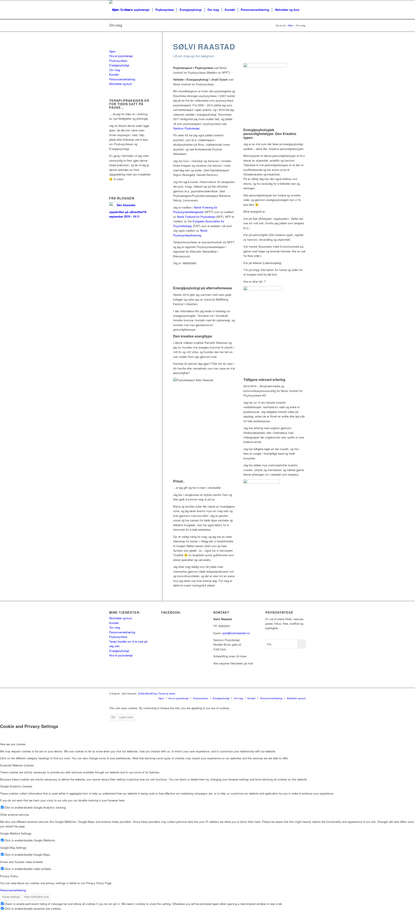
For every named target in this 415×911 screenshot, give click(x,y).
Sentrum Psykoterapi (186, 128)
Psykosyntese (118, 61)
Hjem (112, 51)
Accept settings (11, 896)
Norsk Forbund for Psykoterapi (196, 217)
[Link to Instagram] (302, 693)
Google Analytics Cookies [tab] (16, 786)
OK (113, 717)
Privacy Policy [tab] (9, 876)
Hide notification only (36, 896)
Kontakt (114, 74)
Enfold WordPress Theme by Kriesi (156, 693)
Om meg (114, 70)
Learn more (126, 717)
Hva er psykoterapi (121, 56)
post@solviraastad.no (236, 633)
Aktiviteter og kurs (120, 84)
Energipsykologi (119, 65)
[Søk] (113, 28)
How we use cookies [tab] (13, 744)
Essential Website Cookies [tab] (17, 765)
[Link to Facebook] (296, 693)
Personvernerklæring (122, 79)
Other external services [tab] (14, 814)
